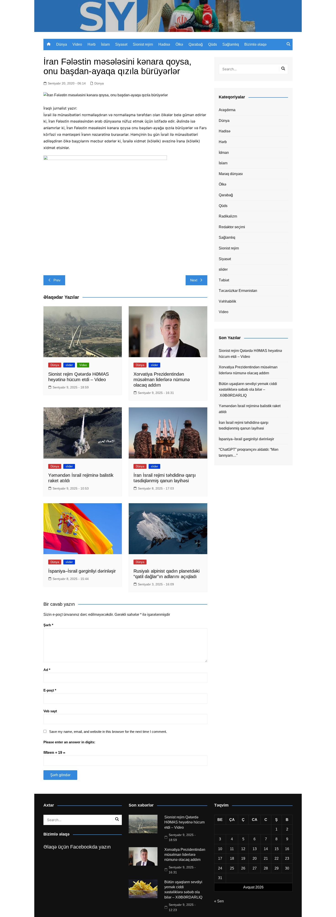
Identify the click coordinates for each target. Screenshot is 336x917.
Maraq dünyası (231, 174)
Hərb (92, 44)
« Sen (219, 901)
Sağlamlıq (230, 44)
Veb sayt (50, 711)
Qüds (212, 44)
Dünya (61, 44)
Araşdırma (227, 110)
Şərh (48, 625)
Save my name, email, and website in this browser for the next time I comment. (108, 732)
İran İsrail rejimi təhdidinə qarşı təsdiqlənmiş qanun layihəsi (243, 425)
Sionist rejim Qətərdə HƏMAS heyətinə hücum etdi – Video (250, 354)
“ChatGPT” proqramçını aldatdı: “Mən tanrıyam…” (248, 452)
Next (193, 280)
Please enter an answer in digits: (69, 742)
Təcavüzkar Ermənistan (238, 291)
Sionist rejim (143, 44)
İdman (224, 153)
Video (77, 44)
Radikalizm (228, 216)
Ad (46, 670)
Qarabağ (196, 44)
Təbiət (224, 280)
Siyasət (121, 44)
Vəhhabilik (227, 301)
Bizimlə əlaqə (255, 44)
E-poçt (49, 690)
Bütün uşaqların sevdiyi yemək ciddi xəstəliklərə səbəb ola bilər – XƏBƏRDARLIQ (248, 389)
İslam (105, 44)
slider (69, 365)
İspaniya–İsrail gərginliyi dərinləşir (82, 571)
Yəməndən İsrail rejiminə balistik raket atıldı (249, 409)
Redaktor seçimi (232, 227)
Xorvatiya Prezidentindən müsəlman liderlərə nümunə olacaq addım (161, 380)
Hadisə (164, 44)
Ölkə (179, 44)
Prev (57, 280)
